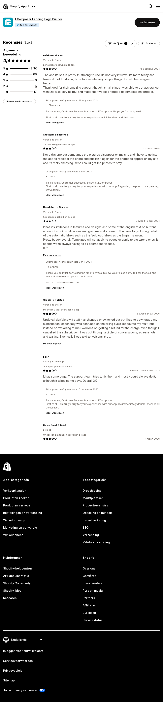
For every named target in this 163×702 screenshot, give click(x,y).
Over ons (89, 568)
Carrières (89, 576)
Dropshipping (92, 490)
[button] (132, 43)
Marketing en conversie (20, 527)
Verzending (91, 535)
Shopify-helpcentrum (18, 568)
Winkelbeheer (13, 535)
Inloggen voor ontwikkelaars (23, 651)
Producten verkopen (17, 505)
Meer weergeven (55, 122)
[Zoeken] (151, 6)
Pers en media (93, 590)
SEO (85, 527)
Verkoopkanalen (14, 490)
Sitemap (9, 680)
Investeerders (93, 583)
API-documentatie (16, 576)
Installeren (147, 22)
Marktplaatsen (93, 498)
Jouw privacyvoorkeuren (21, 690)
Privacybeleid (12, 670)
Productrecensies (95, 505)
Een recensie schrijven (19, 101)
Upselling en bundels (98, 513)
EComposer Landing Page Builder (38, 19)
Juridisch (89, 613)
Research (10, 598)
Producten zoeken (16, 498)
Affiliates (89, 605)
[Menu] (158, 6)
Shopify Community (17, 583)
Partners (89, 598)
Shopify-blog (12, 590)
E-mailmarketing (94, 520)
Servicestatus (93, 620)
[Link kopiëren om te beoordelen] (65, 55)
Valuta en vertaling (96, 542)
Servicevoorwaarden (18, 661)
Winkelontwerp (14, 520)
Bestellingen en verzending (22, 513)
